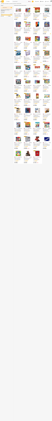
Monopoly (49, 85)
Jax (31, 56)
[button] (37, 1)
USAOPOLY (40, 42)
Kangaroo (40, 142)
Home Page (2, 3)
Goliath (50, 142)
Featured (49, 5)
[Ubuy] (2, 1)
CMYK (31, 42)
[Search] (32, 1)
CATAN (40, 13)
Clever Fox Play (30, 99)
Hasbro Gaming (20, 13)
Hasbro (21, 42)
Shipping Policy (3, 10)
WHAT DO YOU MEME (20, 99)
